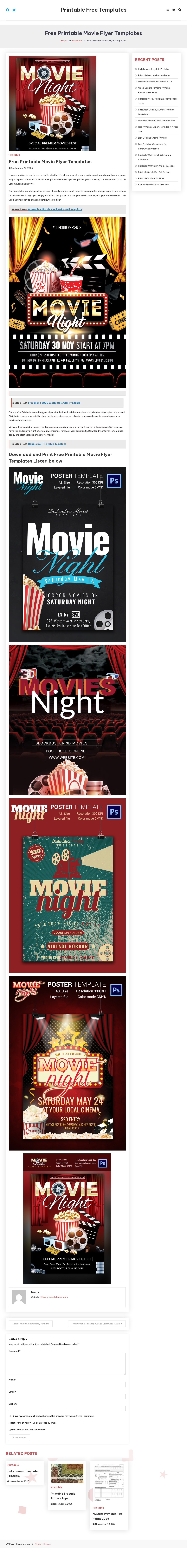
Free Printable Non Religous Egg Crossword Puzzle (96, 1323)
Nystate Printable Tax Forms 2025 (155, 81)
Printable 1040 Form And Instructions (156, 166)
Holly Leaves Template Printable (153, 69)
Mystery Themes (42, 1544)
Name (12, 1379)
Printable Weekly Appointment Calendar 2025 (157, 101)
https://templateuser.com (54, 1297)
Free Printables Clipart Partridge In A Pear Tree (158, 129)
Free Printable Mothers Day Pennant (31, 1323)
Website (13, 1403)
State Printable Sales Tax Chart (153, 184)
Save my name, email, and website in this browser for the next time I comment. (53, 1416)
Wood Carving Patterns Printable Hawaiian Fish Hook (154, 90)
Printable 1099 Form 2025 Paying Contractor (154, 157)
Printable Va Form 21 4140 (151, 178)
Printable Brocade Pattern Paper (154, 75)
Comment (14, 1351)
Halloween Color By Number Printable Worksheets (156, 112)
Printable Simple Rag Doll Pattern (154, 172)
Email (12, 1391)
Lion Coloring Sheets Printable (152, 138)
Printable (14, 154)
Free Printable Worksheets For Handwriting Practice (152, 146)
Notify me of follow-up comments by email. (34, 1422)
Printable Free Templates (94, 9)
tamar (35, 1292)
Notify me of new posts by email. (28, 1429)
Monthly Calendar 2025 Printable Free (156, 120)
